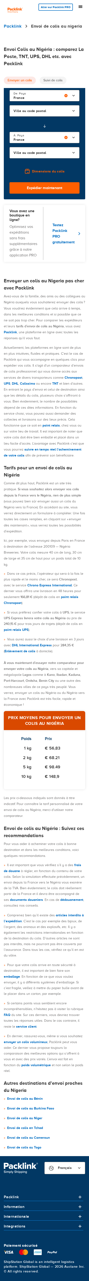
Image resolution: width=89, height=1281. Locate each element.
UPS (7, 383)
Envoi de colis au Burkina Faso (30, 1108)
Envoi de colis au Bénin (25, 1098)
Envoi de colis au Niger (24, 1118)
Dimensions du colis (48, 171)
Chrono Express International (49, 585)
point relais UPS (16, 630)
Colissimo (27, 383)
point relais (51, 425)
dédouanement (71, 900)
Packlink (10, 332)
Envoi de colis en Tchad (25, 1128)
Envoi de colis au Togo (24, 1147)
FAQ (7, 1015)
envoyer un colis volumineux (25, 1042)
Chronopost (73, 377)
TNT (55, 383)
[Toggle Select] (73, 95)
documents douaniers (26, 900)
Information (14, 1206)
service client (26, 1026)
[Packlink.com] (15, 11)
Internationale (16, 1216)
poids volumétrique (36, 1065)
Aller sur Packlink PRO (55, 7)
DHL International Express (32, 645)
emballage (12, 976)
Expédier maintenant (44, 188)
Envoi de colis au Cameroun (28, 1137)
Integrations (15, 1226)
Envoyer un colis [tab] (20, 80)
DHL (15, 383)
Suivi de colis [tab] (53, 80)
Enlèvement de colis (20, 651)
